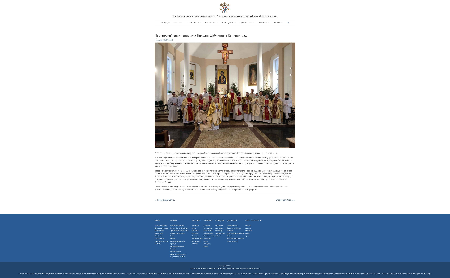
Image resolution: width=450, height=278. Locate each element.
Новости (262, 23)
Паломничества (209, 236)
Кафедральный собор (177, 241)
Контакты (278, 23)
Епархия (177, 23)
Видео (247, 233)
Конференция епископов (235, 233)
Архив (247, 236)
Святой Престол (232, 225)
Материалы (158, 236)
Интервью (248, 230)
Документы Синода (161, 228)
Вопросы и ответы (161, 225)
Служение (210, 23)
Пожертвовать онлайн (177, 257)
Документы (246, 23)
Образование (208, 233)
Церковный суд (175, 251)
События (218, 236)
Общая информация (177, 225)
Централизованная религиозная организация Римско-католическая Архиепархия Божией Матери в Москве (225, 16)
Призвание (207, 238)
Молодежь (207, 244)
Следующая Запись (285, 200)
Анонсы (248, 228)
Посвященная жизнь (177, 246)
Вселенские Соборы (234, 228)
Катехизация (208, 230)
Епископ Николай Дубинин (179, 228)
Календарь (228, 23)
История (173, 249)
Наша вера (193, 23)
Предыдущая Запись (165, 200)
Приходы (173, 244)
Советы (172, 238)
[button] (288, 23)
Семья (206, 241)
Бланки (229, 236)
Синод (164, 23)
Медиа (206, 246)
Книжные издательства (178, 254)
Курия (172, 236)
